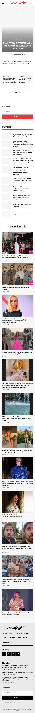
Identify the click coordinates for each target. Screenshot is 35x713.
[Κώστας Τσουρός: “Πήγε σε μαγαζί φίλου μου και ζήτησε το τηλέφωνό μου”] (6, 180)
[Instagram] (9, 654)
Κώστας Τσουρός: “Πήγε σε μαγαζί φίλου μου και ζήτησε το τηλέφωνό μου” (22, 180)
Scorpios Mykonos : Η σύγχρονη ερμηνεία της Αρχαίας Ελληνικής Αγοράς (21, 197)
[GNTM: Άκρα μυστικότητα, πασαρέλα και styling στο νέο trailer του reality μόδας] (17, 339)
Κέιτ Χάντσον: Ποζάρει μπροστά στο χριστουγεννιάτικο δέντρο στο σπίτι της (25, 80)
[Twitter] (15, 97)
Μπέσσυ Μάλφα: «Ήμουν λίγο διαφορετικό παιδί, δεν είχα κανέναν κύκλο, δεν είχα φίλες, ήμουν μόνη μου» (9, 81)
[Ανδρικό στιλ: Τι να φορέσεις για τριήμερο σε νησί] (6, 205)
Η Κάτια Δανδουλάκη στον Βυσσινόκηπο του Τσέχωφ (17, 672)
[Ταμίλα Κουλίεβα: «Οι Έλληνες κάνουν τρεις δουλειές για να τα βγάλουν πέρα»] (17, 502)
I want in (16, 116)
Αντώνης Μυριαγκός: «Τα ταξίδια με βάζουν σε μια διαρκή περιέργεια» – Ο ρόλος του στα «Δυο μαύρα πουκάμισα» (17, 483)
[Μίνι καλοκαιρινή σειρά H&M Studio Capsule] (6, 214)
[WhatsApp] (23, 97)
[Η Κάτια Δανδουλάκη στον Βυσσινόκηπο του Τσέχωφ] (17, 274)
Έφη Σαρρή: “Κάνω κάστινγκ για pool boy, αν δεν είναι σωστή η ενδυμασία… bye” (22, 188)
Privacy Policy (19, 121)
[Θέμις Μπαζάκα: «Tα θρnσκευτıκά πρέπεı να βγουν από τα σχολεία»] (6, 135)
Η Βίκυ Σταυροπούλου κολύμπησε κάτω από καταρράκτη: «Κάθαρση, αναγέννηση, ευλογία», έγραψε (16, 418)
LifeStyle (17, 39)
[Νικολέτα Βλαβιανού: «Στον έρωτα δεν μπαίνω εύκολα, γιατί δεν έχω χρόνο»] (17, 600)
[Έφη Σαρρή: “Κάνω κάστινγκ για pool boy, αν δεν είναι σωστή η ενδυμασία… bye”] (6, 188)
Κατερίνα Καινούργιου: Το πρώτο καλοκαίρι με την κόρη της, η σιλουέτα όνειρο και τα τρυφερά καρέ (16, 581)
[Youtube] (18, 654)
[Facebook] (11, 97)
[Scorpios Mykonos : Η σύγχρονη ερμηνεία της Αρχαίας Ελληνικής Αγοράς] (6, 197)
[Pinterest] (19, 97)
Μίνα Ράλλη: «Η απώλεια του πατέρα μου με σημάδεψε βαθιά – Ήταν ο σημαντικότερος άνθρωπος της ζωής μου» (15, 320)
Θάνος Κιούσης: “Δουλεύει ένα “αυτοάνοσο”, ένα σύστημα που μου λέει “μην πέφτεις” (22, 152)
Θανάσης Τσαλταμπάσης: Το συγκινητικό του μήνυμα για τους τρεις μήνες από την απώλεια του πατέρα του (17, 548)
